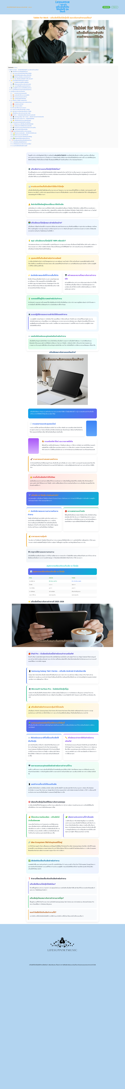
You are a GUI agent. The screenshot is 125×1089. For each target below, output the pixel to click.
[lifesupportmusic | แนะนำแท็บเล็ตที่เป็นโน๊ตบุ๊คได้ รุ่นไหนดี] (62, 7)
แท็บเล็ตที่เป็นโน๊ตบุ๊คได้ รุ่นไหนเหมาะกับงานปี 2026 (17, 7)
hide (16, 67)
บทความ (30, 7)
